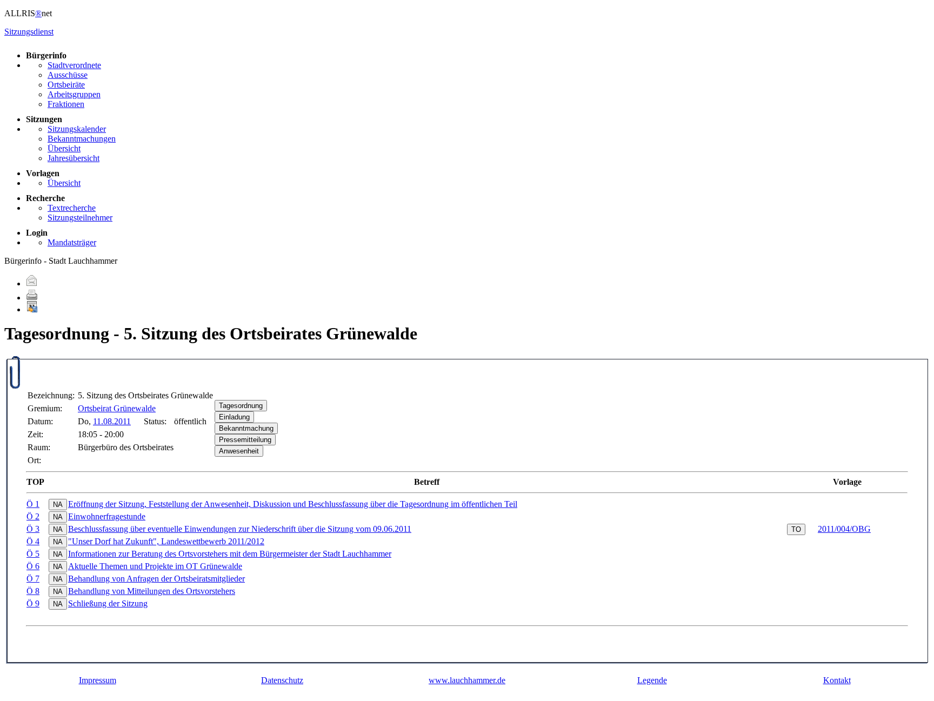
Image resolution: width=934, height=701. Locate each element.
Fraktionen (66, 104)
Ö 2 (32, 516)
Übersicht (64, 148)
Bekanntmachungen (82, 138)
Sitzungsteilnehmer (80, 217)
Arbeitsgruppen (74, 94)
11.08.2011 (112, 421)
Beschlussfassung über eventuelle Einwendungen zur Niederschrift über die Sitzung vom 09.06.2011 (239, 528)
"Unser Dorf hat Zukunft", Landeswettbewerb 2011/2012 (166, 541)
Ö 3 (32, 528)
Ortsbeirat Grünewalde (117, 408)
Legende (652, 680)
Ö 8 (32, 591)
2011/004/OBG (844, 528)
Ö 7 (32, 578)
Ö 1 (32, 504)
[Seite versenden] (32, 283)
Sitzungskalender (77, 128)
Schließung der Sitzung (108, 603)
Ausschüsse (68, 74)
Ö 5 (32, 553)
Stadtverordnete (74, 65)
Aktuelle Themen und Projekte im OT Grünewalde (155, 566)
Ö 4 (32, 541)
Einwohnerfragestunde (106, 516)
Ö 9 (32, 603)
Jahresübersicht (73, 158)
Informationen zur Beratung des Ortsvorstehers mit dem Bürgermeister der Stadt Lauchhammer (229, 553)
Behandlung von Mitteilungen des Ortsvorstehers (151, 591)
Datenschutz (282, 680)
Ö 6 (32, 566)
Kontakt (837, 680)
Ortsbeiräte (66, 84)
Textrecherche (72, 207)
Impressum (97, 680)
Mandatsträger (72, 242)
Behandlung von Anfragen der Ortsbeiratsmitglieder (156, 578)
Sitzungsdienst (29, 31)
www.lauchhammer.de (467, 680)
